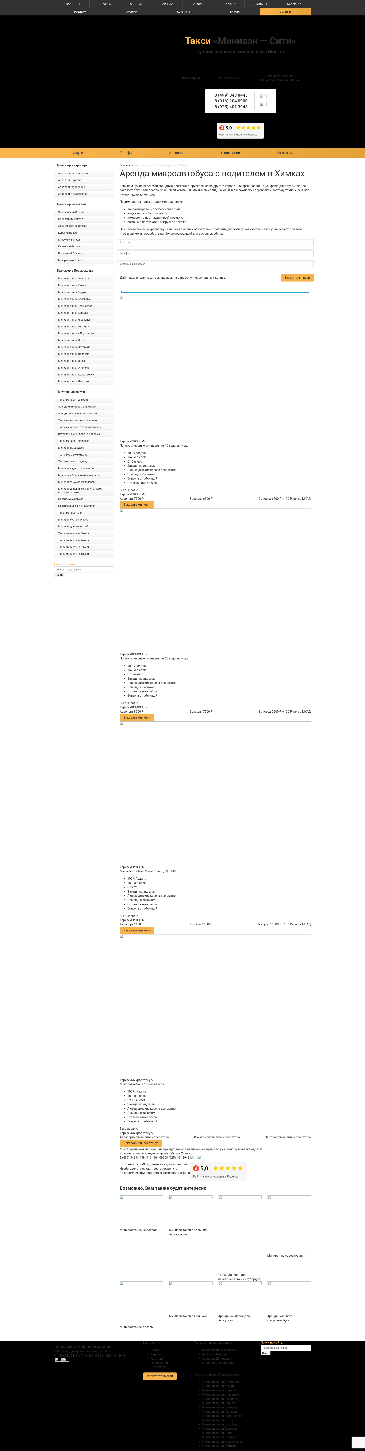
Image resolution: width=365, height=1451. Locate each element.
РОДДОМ (80, 11)
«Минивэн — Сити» (240, 40)
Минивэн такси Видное (72, 292)
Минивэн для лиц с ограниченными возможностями (80, 490)
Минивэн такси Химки (72, 285)
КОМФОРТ (183, 11)
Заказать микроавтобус (141, 1143)
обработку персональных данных (202, 277)
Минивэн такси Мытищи (73, 326)
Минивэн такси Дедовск (73, 353)
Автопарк (177, 153)
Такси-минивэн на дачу (72, 461)
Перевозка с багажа (70, 499)
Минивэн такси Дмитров (73, 381)
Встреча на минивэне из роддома (79, 434)
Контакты (285, 153)
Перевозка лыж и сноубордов (76, 505)
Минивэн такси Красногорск (76, 374)
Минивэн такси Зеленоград (75, 305)
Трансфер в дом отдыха (72, 454)
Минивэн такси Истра (72, 340)
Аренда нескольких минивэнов (77, 413)
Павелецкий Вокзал (70, 219)
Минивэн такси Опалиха (73, 367)
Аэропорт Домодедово (72, 193)
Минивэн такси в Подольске (76, 333)
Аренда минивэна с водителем (77, 406)
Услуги (77, 153)
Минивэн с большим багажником (79, 475)
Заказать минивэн (297, 277)
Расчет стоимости (160, 1376)
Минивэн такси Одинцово (74, 278)
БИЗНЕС (235, 11)
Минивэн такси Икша (71, 360)
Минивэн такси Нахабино (74, 347)
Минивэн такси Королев (73, 312)
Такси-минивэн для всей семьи (77, 420)
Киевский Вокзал (69, 239)
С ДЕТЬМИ (137, 3)
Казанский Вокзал (69, 246)
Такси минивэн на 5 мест (73, 533)
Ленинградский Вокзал (72, 225)
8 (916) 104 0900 (231, 101)
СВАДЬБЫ (260, 3)
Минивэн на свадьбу (71, 447)
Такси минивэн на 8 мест (73, 553)
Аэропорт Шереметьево (73, 173)
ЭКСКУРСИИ (293, 3)
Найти (59, 575)
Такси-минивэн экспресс (73, 440)
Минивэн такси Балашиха (74, 299)
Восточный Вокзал (70, 253)
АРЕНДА (167, 3)
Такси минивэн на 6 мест (73, 540)
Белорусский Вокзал (71, 260)
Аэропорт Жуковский (71, 186)
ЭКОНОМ (131, 11)
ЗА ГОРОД (198, 3)
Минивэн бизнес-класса (73, 519)
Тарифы (126, 153)
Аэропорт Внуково (69, 180)
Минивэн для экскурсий (73, 526)
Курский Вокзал (68, 232)
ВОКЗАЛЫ (105, 3)
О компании (230, 153)
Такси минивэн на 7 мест (73, 547)
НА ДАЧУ (229, 3)
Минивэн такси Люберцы (74, 319)
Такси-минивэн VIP (70, 512)
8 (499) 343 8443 (231, 95)
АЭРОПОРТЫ (72, 3)
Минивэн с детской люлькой (76, 468)
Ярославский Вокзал (71, 212)
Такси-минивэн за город (73, 399)
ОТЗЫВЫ (285, 11)
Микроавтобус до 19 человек (76, 482)
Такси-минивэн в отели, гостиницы (80, 427)
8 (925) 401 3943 (231, 106)
